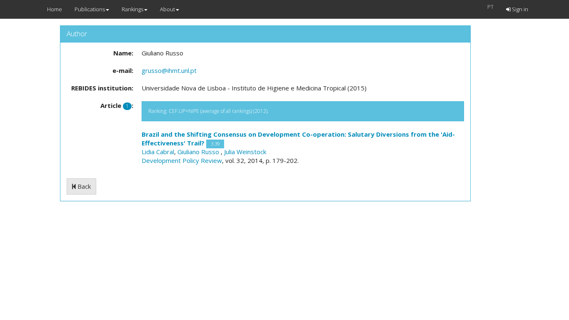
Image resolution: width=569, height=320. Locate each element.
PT (490, 6)
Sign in (519, 9)
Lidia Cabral (158, 152)
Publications (90, 9)
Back (83, 186)
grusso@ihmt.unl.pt (169, 70)
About (167, 9)
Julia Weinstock (245, 152)
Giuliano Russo (199, 152)
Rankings (132, 9)
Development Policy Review (182, 160)
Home (54, 9)
